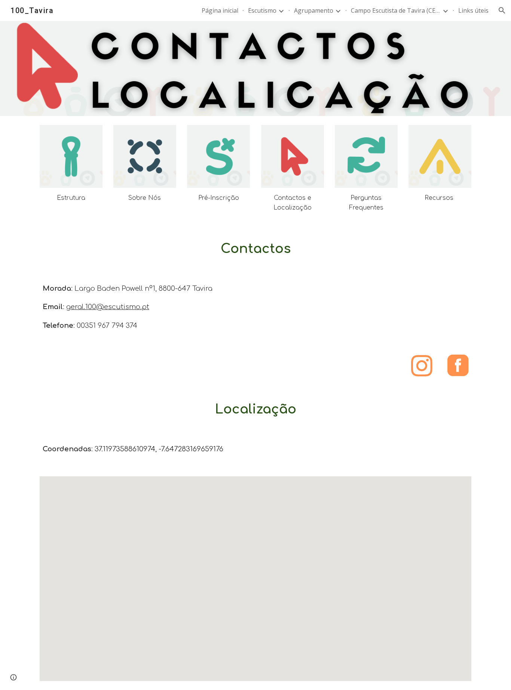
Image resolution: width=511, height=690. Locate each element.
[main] (71, 198)
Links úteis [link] (473, 10)
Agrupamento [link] (313, 10)
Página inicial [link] (220, 10)
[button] (502, 10)
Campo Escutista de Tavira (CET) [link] (396, 10)
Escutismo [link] (262, 10)
